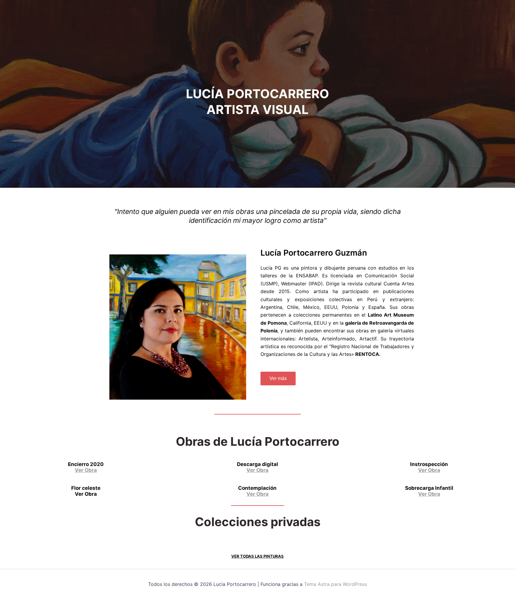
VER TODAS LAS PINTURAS (257, 556)
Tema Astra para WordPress (335, 584)
